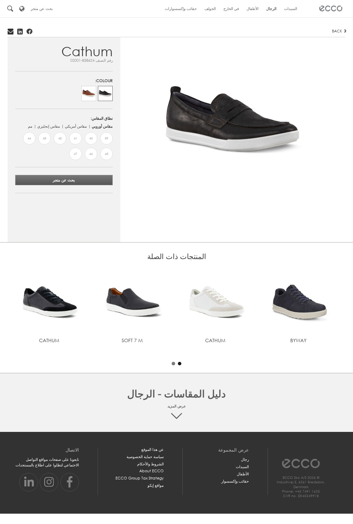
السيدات (242, 466)
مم (30, 126)
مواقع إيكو (156, 485)
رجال (245, 459)
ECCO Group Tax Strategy (139, 478)
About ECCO (151, 471)
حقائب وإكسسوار (235, 481)
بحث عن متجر (64, 180)
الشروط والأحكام (150, 464)
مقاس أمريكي (76, 126)
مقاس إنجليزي (48, 126)
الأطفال (243, 474)
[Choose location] (22, 8)
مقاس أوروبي (102, 126)
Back (337, 31)
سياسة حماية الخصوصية (145, 456)
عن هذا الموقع (152, 449)
